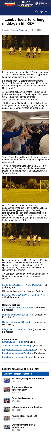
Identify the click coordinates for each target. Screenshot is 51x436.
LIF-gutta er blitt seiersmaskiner (17, 329)
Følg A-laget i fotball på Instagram (18, 349)
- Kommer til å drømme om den (17, 307)
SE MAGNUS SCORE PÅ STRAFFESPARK (24, 295)
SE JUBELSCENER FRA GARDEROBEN (22, 285)
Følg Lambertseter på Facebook (17, 353)
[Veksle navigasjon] (46, 11)
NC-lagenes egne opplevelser (27, 407)
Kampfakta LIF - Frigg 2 (13, 342)
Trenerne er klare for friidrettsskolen (22, 388)
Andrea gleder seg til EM (24, 416)
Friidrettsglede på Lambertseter (28, 378)
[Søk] (36, 11)
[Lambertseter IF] (25, 3)
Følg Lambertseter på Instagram (17, 357)
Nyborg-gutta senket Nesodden (17, 322)
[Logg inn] (41, 11)
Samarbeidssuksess (22, 398)
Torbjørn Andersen (19, 30)
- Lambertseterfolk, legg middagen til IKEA (23, 22)
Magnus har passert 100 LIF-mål (17, 315)
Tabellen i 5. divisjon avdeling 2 (17, 346)
